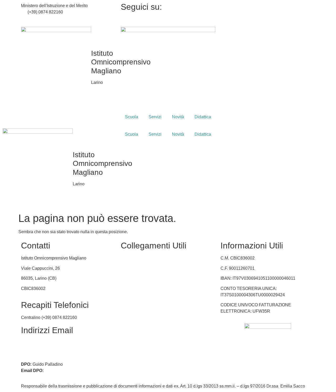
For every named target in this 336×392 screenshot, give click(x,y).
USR (125, 278)
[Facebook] (267, 6)
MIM (125, 258)
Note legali (131, 329)
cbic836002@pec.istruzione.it (48, 349)
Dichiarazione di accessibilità (148, 319)
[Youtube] (267, 18)
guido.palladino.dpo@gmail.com (75, 370)
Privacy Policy (134, 308)
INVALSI (129, 298)
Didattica (203, 117)
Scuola (131, 117)
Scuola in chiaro (136, 288)
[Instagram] (267, 12)
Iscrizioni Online (136, 268)
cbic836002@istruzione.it (51, 18)
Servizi (155, 117)
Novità (178, 117)
